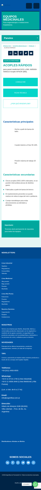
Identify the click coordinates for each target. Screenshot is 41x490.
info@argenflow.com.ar (11, 398)
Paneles (4, 286)
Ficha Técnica (20, 93)
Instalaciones (6, 317)
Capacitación (6, 312)
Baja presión (5, 284)
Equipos (4, 314)
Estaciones (5, 296)
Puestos (4, 299)
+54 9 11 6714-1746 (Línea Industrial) (17, 379)
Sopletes (4, 266)
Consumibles (6, 271)
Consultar (20, 82)
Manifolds (5, 289)
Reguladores (6, 268)
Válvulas (4, 273)
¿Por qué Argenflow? (20, 103)
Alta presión (5, 281)
